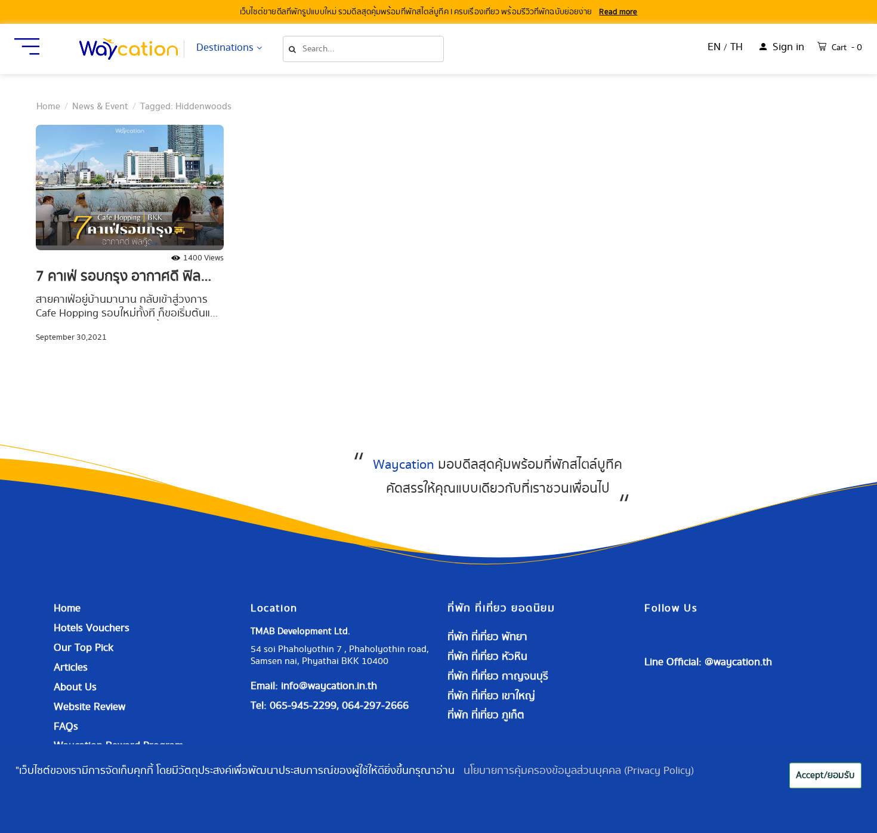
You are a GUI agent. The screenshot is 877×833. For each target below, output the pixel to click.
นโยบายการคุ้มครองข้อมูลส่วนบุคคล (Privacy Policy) (579, 771)
